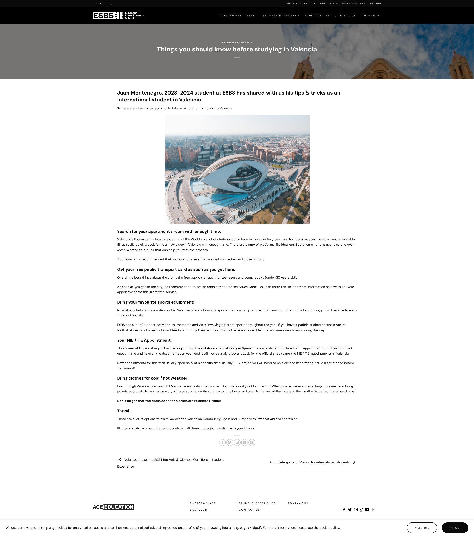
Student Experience (281, 15)
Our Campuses (297, 3)
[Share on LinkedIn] (251, 442)
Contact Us (345, 15)
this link (287, 287)
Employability (317, 15)
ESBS (121, 325)
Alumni (319, 3)
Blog (334, 3)
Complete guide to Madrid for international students (310, 462)
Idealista (287, 244)
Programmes (230, 15)
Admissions (371, 15)
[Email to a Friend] (237, 442)
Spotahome (304, 244)
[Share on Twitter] (229, 442)
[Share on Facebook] (222, 442)
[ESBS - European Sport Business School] (118, 15)
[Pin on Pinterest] (244, 442)
